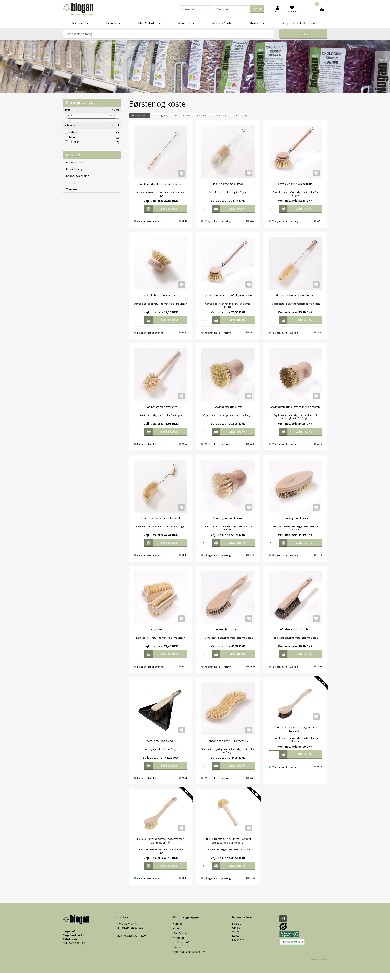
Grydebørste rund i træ (228, 407)
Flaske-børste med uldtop (228, 184)
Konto (235, 935)
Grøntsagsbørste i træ (295, 518)
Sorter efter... (139, 115)
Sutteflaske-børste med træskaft (160, 518)
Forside (236, 923)
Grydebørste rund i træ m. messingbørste (295, 407)
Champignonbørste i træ (228, 518)
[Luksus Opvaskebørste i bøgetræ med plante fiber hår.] (160, 813)
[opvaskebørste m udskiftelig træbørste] (227, 263)
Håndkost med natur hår (295, 629)
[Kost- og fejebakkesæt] (160, 708)
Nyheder (74, 132)
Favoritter (238, 940)
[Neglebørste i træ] (160, 597)
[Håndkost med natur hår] (295, 597)
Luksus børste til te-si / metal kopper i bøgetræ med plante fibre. (228, 840)
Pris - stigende (160, 115)
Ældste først (202, 115)
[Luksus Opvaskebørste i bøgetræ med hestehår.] (295, 702)
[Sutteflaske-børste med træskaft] (160, 486)
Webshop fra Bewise (318, 959)
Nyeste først (222, 115)
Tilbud (72, 137)
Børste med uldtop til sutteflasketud (161, 184)
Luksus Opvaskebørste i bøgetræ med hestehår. (295, 729)
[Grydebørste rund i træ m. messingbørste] (295, 374)
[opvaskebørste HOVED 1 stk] (160, 263)
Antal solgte (241, 115)
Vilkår (235, 931)
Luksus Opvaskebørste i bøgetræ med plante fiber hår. (160, 840)
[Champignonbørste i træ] (227, 486)
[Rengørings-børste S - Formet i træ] (227, 708)
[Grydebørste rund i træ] (227, 374)
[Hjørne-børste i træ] (227, 597)
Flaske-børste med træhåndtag (295, 295)
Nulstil (115, 110)
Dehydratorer (74, 162)
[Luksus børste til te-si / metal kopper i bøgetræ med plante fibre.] (227, 813)
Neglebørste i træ (160, 629)
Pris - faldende (182, 115)
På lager (74, 141)
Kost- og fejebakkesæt (160, 741)
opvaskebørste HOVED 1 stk (160, 295)
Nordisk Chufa (222, 23)
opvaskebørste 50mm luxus (295, 184)
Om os (236, 927)
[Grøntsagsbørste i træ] (295, 486)
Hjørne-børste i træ (227, 629)
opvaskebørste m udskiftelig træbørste (228, 295)
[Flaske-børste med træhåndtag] (295, 263)
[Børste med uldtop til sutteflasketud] (160, 152)
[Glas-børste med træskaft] (160, 374)
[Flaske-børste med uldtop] (227, 151)
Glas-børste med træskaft (161, 407)
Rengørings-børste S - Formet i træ (228, 741)
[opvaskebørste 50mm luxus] (295, 151)
